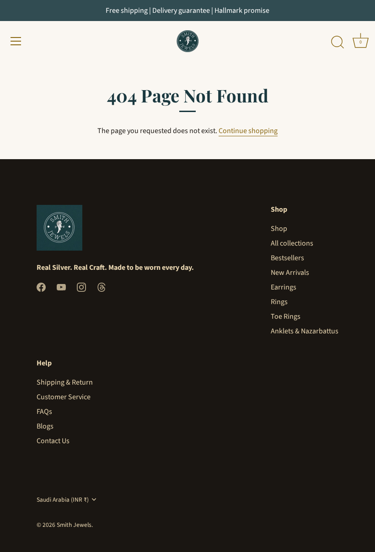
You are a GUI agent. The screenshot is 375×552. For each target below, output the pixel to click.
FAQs (44, 412)
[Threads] (101, 287)
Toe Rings (285, 316)
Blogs (45, 426)
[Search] (337, 42)
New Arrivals (290, 273)
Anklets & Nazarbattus (304, 331)
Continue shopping (248, 131)
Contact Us (53, 441)
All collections (292, 243)
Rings (279, 302)
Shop (279, 229)
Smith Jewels (74, 524)
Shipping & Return (65, 382)
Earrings (283, 287)
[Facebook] (41, 287)
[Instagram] (81, 287)
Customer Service (64, 397)
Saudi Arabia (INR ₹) (63, 500)
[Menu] (16, 41)
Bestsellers (287, 258)
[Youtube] (61, 287)
